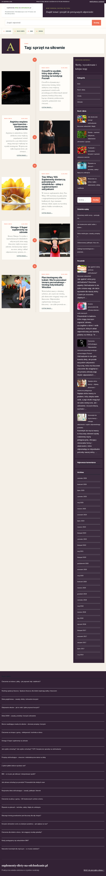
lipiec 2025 (80, 490)
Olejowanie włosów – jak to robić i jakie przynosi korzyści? (20, 707)
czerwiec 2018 (82, 600)
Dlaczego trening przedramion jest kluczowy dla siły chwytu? (21, 815)
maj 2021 (80, 551)
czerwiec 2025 (82, 496)
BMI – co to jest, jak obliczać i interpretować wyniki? (18, 774)
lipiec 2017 (80, 648)
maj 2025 (80, 502)
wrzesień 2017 (82, 636)
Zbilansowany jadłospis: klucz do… (88, 242)
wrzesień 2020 (82, 569)
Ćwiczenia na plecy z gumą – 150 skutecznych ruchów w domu (22, 799)
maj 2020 (80, 575)
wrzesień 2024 (82, 515)
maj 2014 (80, 654)
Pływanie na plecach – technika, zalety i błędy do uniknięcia (21, 807)
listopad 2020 (81, 557)
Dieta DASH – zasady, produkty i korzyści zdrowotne (19, 716)
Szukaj (96, 23)
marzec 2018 (81, 612)
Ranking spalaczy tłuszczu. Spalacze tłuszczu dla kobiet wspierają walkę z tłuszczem (29, 691)
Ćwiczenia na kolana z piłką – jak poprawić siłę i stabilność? (21, 681)
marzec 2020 (81, 588)
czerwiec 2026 (82, 478)
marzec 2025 (81, 508)
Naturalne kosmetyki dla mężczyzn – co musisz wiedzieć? (20, 849)
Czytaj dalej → (47, 107)
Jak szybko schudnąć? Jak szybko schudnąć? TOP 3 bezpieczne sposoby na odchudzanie (31, 749)
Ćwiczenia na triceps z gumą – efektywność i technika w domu (22, 732)
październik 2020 (83, 563)
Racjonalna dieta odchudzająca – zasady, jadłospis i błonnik (21, 790)
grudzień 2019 (82, 594)
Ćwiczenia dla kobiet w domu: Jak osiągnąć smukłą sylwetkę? (22, 832)
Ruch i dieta (20, 31)
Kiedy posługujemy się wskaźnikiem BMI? (15, 840)
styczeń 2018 (81, 624)
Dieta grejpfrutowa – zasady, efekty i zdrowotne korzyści (20, 699)
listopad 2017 (81, 630)
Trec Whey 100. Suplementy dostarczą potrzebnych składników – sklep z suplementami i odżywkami (53, 183)
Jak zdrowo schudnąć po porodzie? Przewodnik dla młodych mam (23, 782)
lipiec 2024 (80, 521)
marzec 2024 (81, 527)
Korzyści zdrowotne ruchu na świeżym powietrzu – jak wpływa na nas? (25, 824)
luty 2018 (80, 618)
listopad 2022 (81, 545)
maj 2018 (80, 606)
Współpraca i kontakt (97, 1)
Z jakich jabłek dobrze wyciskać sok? (14, 765)
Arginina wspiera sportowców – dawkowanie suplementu (19, 125)
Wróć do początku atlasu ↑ (94, 870)
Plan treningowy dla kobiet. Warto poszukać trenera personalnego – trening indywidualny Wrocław (54, 282)
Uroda (41, 31)
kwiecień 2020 (82, 581)
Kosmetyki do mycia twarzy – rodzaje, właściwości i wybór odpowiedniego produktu (88, 421)
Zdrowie (8, 31)
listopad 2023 (81, 533)
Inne (31, 31)
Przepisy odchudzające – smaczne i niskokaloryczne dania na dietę (24, 757)
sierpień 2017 (81, 642)
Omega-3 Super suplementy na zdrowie (19, 229)
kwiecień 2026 (82, 484)
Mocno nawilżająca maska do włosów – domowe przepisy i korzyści (24, 724)
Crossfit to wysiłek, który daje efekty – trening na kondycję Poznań (52, 75)
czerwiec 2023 (82, 539)
